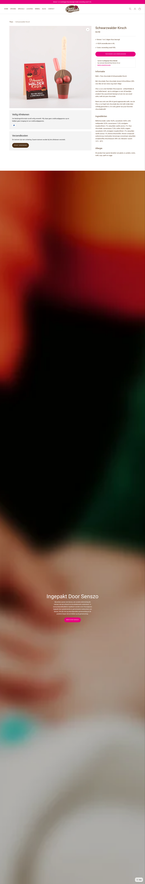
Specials (21, 9)
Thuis (11, 22)
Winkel (37, 9)
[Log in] (135, 9)
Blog (44, 9)
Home (6, 9)
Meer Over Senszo (72, 619)
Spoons (13, 9)
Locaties (30, 9)
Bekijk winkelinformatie (104, 65)
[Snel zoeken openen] (130, 9)
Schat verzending (20, 145)
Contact (51, 9)
